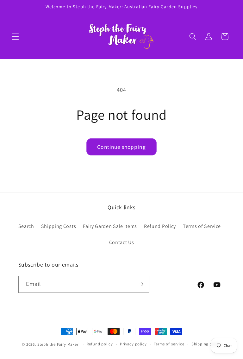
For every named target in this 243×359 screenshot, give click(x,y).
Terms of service (169, 344)
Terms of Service (202, 226)
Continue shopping (121, 146)
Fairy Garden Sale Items (110, 226)
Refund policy (100, 344)
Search (26, 226)
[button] (15, 36)
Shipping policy (206, 344)
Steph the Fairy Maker (57, 344)
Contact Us (121, 242)
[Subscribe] (141, 284)
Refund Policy (160, 226)
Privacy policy (133, 344)
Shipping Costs (58, 226)
